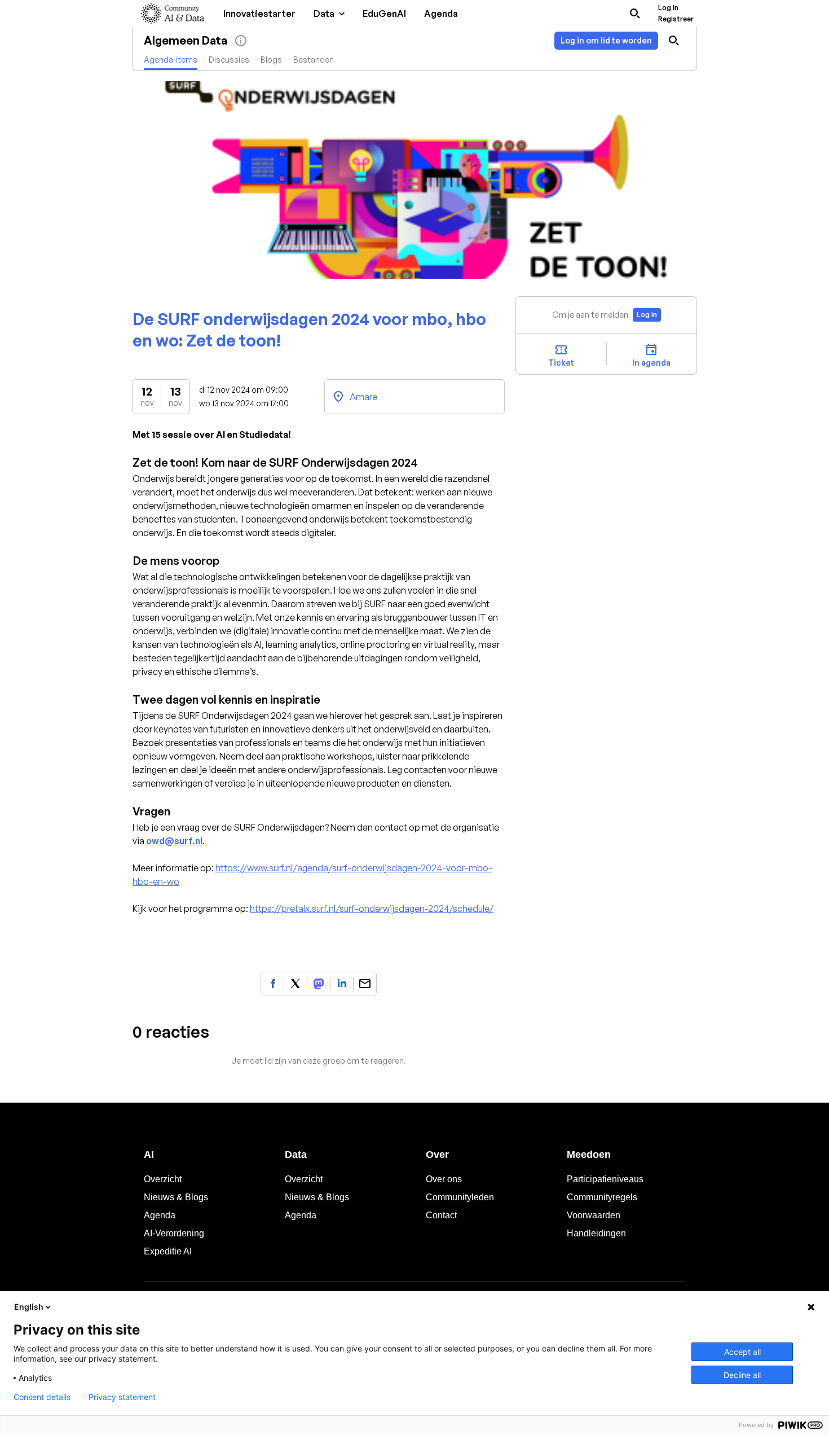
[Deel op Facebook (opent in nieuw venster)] (272, 983)
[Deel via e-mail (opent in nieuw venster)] (365, 983)
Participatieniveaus (605, 1179)
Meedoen (589, 1154)
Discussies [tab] (229, 59)
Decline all (742, 1375)
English (28, 1306)
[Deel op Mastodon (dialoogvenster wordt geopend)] (318, 983)
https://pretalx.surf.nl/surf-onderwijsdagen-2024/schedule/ (371, 908)
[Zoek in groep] (674, 40)
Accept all (742, 1352)
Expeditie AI (168, 1251)
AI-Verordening (174, 1233)
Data (296, 1154)
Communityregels (602, 1197)
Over (437, 1154)
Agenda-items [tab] (170, 59)
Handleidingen (596, 1233)
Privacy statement (122, 1397)
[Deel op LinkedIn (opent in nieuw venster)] (341, 983)
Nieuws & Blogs (176, 1197)
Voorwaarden (593, 1215)
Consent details (42, 1397)
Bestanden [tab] (313, 59)
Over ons (444, 1179)
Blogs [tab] (271, 59)
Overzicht (163, 1179)
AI (149, 1154)
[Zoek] (635, 13)
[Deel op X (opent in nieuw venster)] (295, 983)
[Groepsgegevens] (241, 41)
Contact (441, 1215)
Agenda (159, 1215)
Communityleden (460, 1197)
